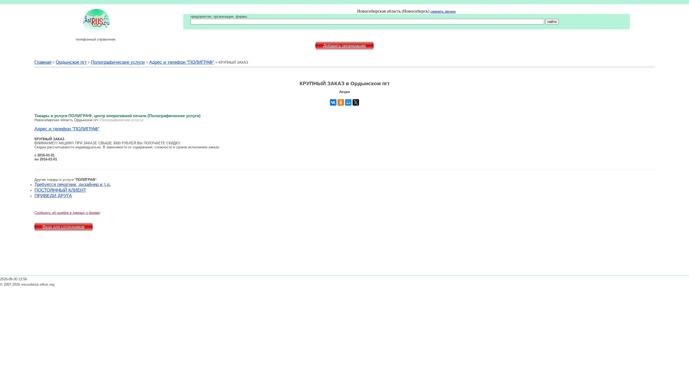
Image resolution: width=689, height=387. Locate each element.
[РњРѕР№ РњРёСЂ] (348, 102)
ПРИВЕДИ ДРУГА (53, 195)
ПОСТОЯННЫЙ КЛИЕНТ (60, 190)
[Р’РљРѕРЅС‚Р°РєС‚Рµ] (333, 102)
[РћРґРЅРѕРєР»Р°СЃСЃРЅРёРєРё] (341, 102)
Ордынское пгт (71, 62)
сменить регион (443, 11)
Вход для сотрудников (64, 227)
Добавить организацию (344, 46)
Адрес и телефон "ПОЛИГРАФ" (181, 62)
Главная (42, 62)
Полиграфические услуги (118, 62)
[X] (356, 102)
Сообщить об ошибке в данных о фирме (67, 213)
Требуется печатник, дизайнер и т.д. (72, 184)
